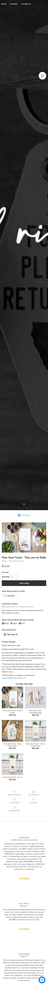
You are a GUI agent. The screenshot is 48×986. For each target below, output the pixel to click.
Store (4, 561)
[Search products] (42, 76)
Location (14, 4)
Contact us (26, 4)
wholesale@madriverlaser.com (14, 678)
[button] (10, 595)
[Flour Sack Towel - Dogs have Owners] (12, 731)
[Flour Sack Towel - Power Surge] (12, 697)
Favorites (33, 802)
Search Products (14, 794)
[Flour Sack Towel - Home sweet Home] (35, 731)
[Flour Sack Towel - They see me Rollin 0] (24, 537)
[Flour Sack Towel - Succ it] (12, 764)
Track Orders (14, 802)
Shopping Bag (14, 810)
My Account (33, 794)
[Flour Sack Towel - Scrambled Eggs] (35, 697)
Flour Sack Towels (16, 561)
